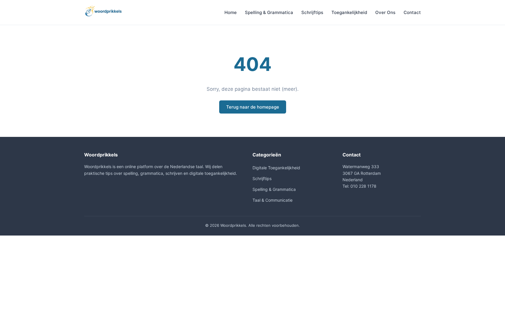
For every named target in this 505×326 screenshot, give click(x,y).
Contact (412, 12)
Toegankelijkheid (349, 12)
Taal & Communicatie (272, 200)
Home (230, 12)
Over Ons (385, 12)
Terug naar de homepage (252, 107)
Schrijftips (312, 12)
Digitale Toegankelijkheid (276, 167)
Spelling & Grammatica (269, 12)
